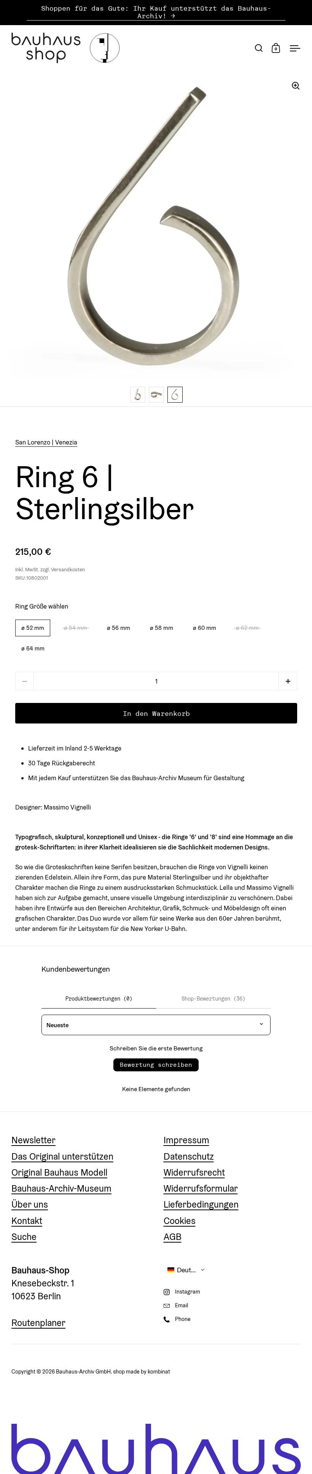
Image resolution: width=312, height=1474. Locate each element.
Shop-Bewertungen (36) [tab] (213, 998)
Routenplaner (38, 1323)
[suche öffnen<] (259, 48)
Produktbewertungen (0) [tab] (98, 998)
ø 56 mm (118, 627)
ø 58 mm (161, 627)
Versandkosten (68, 569)
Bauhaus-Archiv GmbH (83, 1371)
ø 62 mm (247, 627)
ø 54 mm (75, 627)
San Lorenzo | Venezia (46, 442)
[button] (288, 681)
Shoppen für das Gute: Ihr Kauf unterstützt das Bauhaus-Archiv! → (156, 12)
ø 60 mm (204, 627)
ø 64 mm (33, 648)
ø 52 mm (32, 627)
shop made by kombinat (141, 1371)
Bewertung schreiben (156, 1065)
